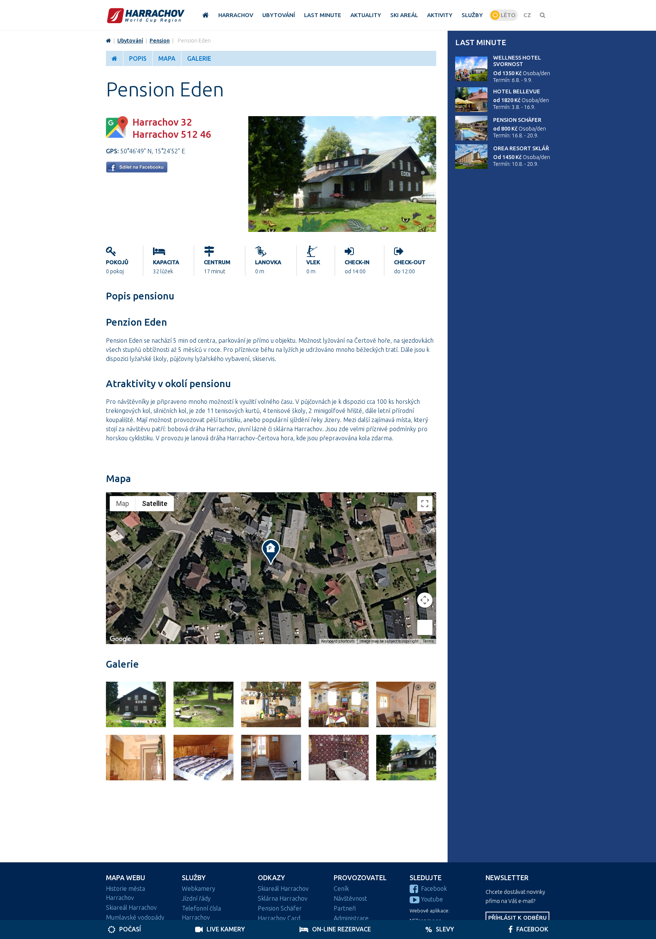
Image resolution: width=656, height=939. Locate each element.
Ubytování (130, 41)
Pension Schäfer (517, 120)
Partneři (345, 908)
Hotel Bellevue (516, 91)
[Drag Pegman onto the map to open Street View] (424, 627)
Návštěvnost (350, 898)
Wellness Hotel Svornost (517, 61)
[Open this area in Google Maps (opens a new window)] (120, 639)
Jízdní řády (196, 898)
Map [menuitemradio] (122, 503)
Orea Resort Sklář (521, 148)
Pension (160, 41)
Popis (138, 58)
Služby (194, 877)
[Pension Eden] (342, 229)
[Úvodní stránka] (146, 15)
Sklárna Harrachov (283, 898)
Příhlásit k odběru (517, 917)
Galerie (199, 58)
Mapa (166, 58)
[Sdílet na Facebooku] (136, 170)
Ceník (341, 888)
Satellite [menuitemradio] (154, 503)
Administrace (351, 918)
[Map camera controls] (424, 600)
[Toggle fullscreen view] (424, 503)
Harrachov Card (279, 918)
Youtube (432, 899)
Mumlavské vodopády (135, 917)
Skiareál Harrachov (131, 907)
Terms (428, 641)
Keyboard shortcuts (338, 641)
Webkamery (198, 888)
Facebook (434, 888)
